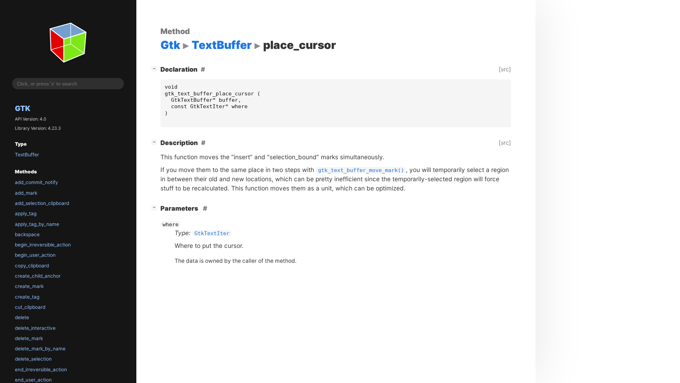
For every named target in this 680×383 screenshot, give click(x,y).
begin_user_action (35, 255)
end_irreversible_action (41, 369)
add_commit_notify (36, 182)
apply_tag (25, 213)
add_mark (26, 193)
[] (155, 68)
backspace (27, 234)
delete (22, 317)
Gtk (22, 108)
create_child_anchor (38, 276)
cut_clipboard (30, 307)
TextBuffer (27, 154)
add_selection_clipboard (42, 203)
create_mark (29, 286)
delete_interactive (35, 328)
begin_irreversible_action (43, 245)
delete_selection (33, 359)
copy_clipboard (32, 265)
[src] (505, 69)
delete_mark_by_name (40, 348)
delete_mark (29, 338)
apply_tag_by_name (37, 224)
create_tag (27, 297)
